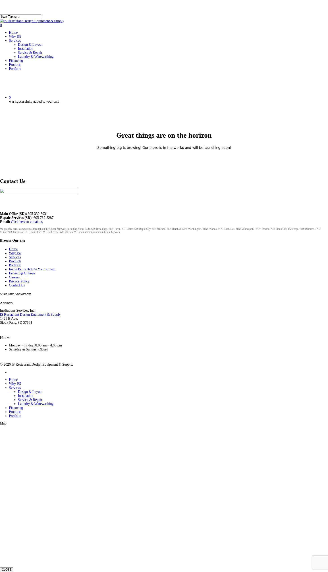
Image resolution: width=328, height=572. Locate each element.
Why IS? (15, 253)
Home (13, 249)
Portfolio (15, 265)
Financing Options (22, 273)
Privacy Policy (19, 281)
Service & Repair (30, 400)
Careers (14, 277)
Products (15, 261)
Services (15, 257)
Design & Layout (30, 392)
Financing (16, 408)
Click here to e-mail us (26, 222)
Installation (25, 396)
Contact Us (17, 285)
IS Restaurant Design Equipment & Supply (30, 314)
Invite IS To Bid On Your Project (32, 269)
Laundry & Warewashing (36, 404)
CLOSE (7, 569)
